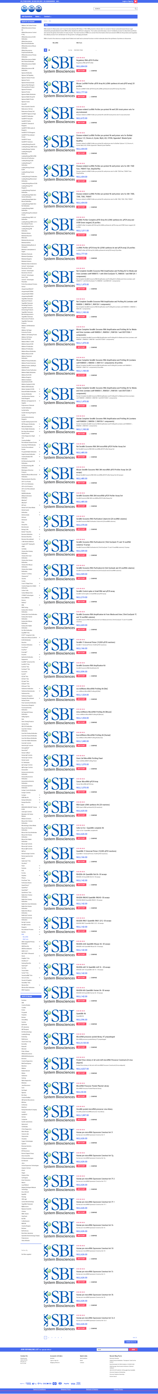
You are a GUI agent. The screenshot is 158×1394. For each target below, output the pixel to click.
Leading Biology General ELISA (28, 169)
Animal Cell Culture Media (28, 507)
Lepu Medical (25, 1185)
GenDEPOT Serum (26, 139)
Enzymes (24, 654)
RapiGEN (24, 1194)
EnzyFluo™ (24, 650)
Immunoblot (25, 770)
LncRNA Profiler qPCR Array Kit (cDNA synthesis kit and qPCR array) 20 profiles (105, 248)
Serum (23, 956)
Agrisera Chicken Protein (28, 78)
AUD (57, 1)
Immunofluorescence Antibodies (27, 778)
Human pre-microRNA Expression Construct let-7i (94, 1132)
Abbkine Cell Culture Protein (29, 25)
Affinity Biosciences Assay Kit (29, 29)
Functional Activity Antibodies (26, 709)
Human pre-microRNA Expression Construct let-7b (94, 1295)
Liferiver (24, 1211)
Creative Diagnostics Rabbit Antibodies (29, 587)
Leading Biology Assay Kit (28, 144)
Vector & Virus (25, 978)
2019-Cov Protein (26, 481)
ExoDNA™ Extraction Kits (28, 662)
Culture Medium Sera (27, 593)
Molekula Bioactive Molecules (27, 237)
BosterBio (24, 1044)
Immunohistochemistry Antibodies (28, 782)
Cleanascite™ (25, 576)
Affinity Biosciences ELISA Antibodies (28, 38)
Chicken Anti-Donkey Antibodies (27, 552)
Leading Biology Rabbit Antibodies (28, 209)
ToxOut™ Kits (25, 973)
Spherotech (25, 1124)
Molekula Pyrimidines (27, 256)
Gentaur (24, 1117)
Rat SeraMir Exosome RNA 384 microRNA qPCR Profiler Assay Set (101, 446)
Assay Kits (24, 524)
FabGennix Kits (26, 693)
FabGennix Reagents (27, 696)
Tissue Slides (25, 970)
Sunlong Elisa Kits (26, 963)
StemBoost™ (25, 961)
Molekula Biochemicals (28, 240)
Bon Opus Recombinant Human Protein (28, 432)
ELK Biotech (25, 1160)
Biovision (24, 1058)
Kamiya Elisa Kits (26, 802)
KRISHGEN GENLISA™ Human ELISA (29, 808)
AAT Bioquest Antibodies (28, 424)
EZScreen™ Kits (26, 686)
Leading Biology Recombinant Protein (29, 214)
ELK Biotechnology (27, 1032)
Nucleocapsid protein (27, 856)
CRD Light (24, 1199)
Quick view (59, 72)
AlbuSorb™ (24, 500)
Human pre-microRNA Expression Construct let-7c (94, 1271)
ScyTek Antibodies (26, 408)
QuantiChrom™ (25, 885)
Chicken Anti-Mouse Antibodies (27, 566)
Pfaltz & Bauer (25, 1051)
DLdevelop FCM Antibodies (29, 445)
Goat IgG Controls (26, 743)
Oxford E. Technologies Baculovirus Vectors (28, 272)
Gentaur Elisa (25, 724)
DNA (23, 605)
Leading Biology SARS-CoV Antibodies (29, 218)
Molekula (24, 1083)
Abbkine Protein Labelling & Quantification (29, 367)
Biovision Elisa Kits (27, 537)
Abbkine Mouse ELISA (27, 354)
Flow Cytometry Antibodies (29, 703)
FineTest (24, 1022)
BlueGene (24, 1066)
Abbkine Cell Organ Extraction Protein (27, 331)
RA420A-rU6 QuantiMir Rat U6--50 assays (91, 874)
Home (45, 21)
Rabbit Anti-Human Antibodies (27, 907)
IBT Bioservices (26, 1151)
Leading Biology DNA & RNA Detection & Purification (29, 157)
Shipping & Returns (55, 1362)
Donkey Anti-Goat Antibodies (29, 614)
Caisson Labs (25, 1134)
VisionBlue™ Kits (26, 982)
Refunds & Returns (92, 1389)
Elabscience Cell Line (27, 109)
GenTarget (24, 1090)
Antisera (24, 517)
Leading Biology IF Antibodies (29, 176)
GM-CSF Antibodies (27, 726)
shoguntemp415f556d (27, 291)
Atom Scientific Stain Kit (28, 106)
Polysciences (25, 1238)
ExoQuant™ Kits (26, 669)
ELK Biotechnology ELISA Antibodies (28, 462)
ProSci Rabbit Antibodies (28, 429)
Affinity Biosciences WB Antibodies (28, 69)
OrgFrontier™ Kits (26, 861)
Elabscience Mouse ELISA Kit (29, 637)
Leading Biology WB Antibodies (27, 230)
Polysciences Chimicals (28, 405)
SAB (23, 1003)
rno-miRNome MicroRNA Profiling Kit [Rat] (92, 689)
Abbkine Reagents (26, 377)
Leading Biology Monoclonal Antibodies (29, 180)
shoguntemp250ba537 (27, 289)
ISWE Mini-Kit (25, 797)
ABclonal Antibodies (27, 426)
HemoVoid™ (25, 750)
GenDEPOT (24, 1114)
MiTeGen (24, 1102)
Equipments (25, 659)
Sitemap (36, 1392)
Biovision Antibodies (27, 534)
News (37, 16)
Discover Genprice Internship (117, 1374)
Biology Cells (25, 529)
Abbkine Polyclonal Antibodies (27, 357)
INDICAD (24, 1223)
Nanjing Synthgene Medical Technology (29, 1188)
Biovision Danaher (114, 1358)
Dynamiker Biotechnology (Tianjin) (31, 1236)
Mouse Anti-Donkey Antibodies (27, 829)
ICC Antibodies (26, 762)
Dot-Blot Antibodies (27, 630)
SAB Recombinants (27, 948)
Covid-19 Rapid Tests (27, 583)
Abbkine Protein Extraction (29, 363)
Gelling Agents (25, 716)
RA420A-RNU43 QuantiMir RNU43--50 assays (93, 897)
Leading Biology (26, 1034)
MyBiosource (25, 1206)
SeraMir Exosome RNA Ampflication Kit (90, 665)
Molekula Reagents (27, 259)
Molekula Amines (26, 233)
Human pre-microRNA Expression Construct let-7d (94, 1248)
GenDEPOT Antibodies (27, 116)
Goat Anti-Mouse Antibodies (29, 738)
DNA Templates (26, 990)
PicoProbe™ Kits (26, 880)
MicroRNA (25, 937)
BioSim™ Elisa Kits (26, 532)
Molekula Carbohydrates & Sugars (29, 250)
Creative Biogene (26, 1226)
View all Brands (26, 1240)
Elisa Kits (24, 642)
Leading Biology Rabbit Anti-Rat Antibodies (29, 205)
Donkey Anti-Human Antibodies (27, 618)
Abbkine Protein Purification (29, 370)
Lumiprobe (24, 1119)
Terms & (39, 1389)
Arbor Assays (25, 1131)
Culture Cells (25, 590)
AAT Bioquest (25, 1029)
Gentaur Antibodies (27, 394)
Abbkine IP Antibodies (27, 349)
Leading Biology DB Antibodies (27, 153)
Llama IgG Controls (27, 812)
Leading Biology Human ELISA (28, 173)
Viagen (23, 1173)
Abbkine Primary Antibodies (29, 361)
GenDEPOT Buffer (26, 121)
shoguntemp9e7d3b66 (27, 294)
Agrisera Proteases (27, 89)
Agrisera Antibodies (27, 73)
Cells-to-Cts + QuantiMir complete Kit (90, 828)
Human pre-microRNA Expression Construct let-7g (94, 1155)
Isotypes (24, 795)
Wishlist (52, 1358)
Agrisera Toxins (26, 102)
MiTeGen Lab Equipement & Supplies (29, 402)
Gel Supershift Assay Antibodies (27, 713)
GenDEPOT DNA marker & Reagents (28, 129)
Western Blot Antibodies (28, 987)
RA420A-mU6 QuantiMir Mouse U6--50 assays (93, 944)
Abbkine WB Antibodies (28, 387)
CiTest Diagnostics (27, 1129)
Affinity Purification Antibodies (27, 497)
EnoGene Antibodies (27, 645)
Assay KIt (24, 104)
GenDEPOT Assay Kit (27, 119)
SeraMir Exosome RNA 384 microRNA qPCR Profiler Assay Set (99, 496)
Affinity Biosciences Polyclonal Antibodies (27, 51)
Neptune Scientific (26, 1209)
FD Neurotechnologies (27, 1158)
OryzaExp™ (24, 863)
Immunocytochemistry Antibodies (27, 773)
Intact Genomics (26, 1180)
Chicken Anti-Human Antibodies (27, 561)
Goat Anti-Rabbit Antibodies (29, 740)
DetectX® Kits (25, 598)
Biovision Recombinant (28, 539)
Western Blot (25, 985)
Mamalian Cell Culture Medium (27, 815)
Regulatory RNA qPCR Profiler (87, 60)
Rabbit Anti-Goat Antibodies (29, 904)
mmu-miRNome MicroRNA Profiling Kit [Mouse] (93, 712)
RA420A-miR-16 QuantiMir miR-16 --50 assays (93, 967)
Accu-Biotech (25, 1192)
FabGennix (24, 1075)
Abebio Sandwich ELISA (28, 389)
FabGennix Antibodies (27, 688)
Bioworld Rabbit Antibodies (29, 391)
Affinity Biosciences (27, 1054)
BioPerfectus (25, 1231)
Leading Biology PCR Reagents (27, 187)
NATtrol (24, 851)
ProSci (23, 1010)
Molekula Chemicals (27, 254)
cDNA (23, 546)
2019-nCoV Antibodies (28, 484)
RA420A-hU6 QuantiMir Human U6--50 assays (93, 990)
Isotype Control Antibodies (29, 790)
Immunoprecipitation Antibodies (27, 787)
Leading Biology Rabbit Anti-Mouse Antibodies (29, 200)
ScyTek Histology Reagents (29, 413)
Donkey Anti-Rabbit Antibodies (27, 627)
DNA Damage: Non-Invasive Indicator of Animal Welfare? (121, 1367)
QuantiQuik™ (25, 890)
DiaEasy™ (24, 602)
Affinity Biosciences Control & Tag (29, 33)
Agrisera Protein (26, 92)
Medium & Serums (26, 818)
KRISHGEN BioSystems (28, 1056)
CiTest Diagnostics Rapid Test (28, 437)
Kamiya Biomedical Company (29, 1110)
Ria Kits (24, 932)
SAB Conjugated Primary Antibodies (28, 943)
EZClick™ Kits (25, 679)
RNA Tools (25, 939)
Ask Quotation (27, 16)
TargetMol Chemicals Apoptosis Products (27, 300)
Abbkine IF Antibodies (27, 346)
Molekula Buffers (26, 242)
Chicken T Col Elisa (27, 574)
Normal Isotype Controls (28, 853)
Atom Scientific (26, 1156)
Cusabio (24, 1007)
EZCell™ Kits (25, 676)
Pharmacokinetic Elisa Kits (29, 479)
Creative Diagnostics (27, 1061)
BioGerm (24, 1228)
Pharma (24, 878)
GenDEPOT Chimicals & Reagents (28, 124)
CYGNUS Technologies (27, 595)
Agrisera (24, 1092)
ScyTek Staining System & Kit (29, 422)
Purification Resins (27, 883)
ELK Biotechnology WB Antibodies (28, 467)
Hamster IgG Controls (27, 745)
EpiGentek (24, 1024)
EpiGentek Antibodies (27, 657)
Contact (47, 16)
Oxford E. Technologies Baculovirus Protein (28, 267)
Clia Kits (24, 578)
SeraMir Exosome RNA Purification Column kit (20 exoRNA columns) (101, 519)
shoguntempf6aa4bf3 (27, 296)
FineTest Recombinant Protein (27, 448)
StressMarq (25, 1020)
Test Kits (24, 968)
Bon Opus (24, 1095)
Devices (24, 600)
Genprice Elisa (25, 1175)
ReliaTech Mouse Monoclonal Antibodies (29, 476)
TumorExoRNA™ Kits (27, 975)
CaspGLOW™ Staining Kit (28, 544)
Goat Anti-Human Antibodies (29, 736)
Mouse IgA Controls (27, 844)
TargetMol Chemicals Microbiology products (27, 313)
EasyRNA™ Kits (26, 633)
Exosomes (24, 671)
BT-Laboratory (25, 1027)
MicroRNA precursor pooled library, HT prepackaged (95, 1037)
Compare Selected (131, 1342)
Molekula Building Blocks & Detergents (29, 246)
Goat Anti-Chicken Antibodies (26, 730)
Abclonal (24, 1049)
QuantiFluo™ (25, 887)
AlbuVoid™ (24, 503)
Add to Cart (81, 70)
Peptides (24, 875)
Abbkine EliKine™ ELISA (28, 341)
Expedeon (24, 1148)
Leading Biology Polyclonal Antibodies (29, 191)
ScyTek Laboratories (27, 1122)
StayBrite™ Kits (26, 958)
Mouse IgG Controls (27, 846)
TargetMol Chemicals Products (27, 322)
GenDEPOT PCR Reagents (28, 132)
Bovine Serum (113, 1376)
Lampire (24, 1112)
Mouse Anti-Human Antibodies (27, 836)
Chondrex (24, 1139)
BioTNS (24, 1218)
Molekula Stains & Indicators (29, 264)
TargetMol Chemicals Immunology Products (27, 309)
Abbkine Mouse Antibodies (29, 351)
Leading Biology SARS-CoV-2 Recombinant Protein (29, 223)
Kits (23, 805)
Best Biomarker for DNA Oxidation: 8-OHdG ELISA (122, 1364)
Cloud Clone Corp (26, 1041)
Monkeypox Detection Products (27, 471)
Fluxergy (24, 1197)
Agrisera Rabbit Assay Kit (28, 97)
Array (23, 522)
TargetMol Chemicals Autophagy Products (27, 304)
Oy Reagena (25, 1178)
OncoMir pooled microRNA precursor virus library (94, 1109)
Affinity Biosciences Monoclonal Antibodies (28, 42)
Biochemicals (25, 527)
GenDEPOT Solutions (27, 142)
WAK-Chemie (25, 1214)
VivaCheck (24, 1216)
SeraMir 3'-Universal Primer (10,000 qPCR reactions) (95, 642)
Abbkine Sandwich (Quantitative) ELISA (27, 381)
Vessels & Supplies (27, 980)
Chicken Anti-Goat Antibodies (26, 557)
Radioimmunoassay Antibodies (27, 919)
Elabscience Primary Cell (28, 111)
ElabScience (25, 1039)
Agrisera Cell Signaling (27, 75)
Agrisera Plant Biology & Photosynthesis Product (28, 86)
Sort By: (70, 50)
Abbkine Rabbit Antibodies (29, 372)
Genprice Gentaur (26, 1168)
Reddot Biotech (26, 1071)
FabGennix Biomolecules (28, 691)
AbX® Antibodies (26, 493)
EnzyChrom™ (25, 647)
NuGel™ (24, 858)
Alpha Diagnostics (26, 1080)
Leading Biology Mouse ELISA (29, 183)
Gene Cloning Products (28, 721)
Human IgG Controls (27, 757)
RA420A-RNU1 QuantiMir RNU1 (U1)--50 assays (93, 921)
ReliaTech (24, 1107)
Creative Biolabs (26, 1005)
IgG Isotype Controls (27, 765)
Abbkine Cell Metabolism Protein (28, 327)
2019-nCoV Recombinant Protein (28, 490)
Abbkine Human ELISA (27, 344)
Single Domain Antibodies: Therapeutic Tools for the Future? (123, 1361)
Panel (23, 866)
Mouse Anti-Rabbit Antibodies (27, 840)
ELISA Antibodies (26, 640)
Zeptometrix (25, 1136)
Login (124, 1)
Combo (24, 581)
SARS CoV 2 (25, 951)
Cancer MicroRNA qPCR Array (87, 781)
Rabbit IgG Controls (27, 915)
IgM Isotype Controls (27, 767)
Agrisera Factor (26, 80)
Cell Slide (24, 549)
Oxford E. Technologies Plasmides (28, 281)
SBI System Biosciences (28, 1100)
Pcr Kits (24, 873)
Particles (24, 868)
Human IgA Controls (27, 755)
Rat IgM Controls (26, 925)
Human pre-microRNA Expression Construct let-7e (94, 1225)
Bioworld (24, 1046)
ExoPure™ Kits (25, 667)
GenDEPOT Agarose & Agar (29, 114)
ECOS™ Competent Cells (28, 635)
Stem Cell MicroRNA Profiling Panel (89, 758)
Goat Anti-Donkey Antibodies (29, 733)
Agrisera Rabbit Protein (28, 99)
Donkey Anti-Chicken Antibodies (27, 611)
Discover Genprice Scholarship (117, 1372)
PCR (23, 870)
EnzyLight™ (24, 652)
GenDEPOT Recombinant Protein (28, 136)
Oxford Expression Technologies (30, 1165)
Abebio (23, 1073)
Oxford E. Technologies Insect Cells (28, 276)
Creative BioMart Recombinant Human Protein (29, 441)
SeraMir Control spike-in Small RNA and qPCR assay (95, 591)
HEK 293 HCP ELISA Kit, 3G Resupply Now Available (122, 1370)
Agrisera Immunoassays (28, 82)
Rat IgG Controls (26, 922)
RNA (23, 934)
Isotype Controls (26, 792)
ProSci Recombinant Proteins (29, 284)
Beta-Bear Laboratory (27, 1233)
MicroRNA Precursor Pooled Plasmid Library (92, 1086)
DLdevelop (24, 1037)
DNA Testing (25, 607)
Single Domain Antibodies (28, 454)
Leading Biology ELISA (27, 160)
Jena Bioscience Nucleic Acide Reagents (28, 397)
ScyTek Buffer (25, 410)
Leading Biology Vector (28, 226)
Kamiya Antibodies (26, 800)
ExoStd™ (24, 674)
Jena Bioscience (26, 1085)
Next (134, 1337)
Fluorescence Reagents (28, 705)
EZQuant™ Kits (25, 684)
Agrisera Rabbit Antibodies (29, 94)
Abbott (23, 1182)
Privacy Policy (118, 1389)
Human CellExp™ (26, 753)
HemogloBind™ (25, 748)
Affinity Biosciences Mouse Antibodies (29, 47)
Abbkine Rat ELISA (26, 375)
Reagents (24, 927)
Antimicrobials (25, 515)
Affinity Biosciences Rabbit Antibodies (29, 65)
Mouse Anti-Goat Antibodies (29, 832)
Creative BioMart (26, 1097)
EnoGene (24, 1000)
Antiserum (24, 520)
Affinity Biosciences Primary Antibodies (29, 56)
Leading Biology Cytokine (28, 149)
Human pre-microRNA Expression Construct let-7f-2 (95, 1179)
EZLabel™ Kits (25, 681)
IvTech (23, 1170)
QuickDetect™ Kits (26, 892)
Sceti (23, 1088)
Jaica (23, 1163)
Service (23, 286)
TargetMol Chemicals (27, 1204)
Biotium (24, 1017)
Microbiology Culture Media (29, 825)
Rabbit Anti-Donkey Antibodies (27, 900)
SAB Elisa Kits (25, 946)
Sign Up (130, 1)
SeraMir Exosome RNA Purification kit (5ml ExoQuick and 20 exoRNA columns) (105, 568)
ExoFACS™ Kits (26, 664)
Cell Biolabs (25, 1126)
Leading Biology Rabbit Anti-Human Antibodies (29, 196)
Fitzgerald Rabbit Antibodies (29, 452)
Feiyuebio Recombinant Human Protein (28, 699)
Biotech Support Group (28, 1153)
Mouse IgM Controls (27, 849)
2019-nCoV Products (27, 486)
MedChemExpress (26, 1063)
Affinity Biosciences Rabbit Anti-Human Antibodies (29, 60)
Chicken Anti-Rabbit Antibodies (27, 570)
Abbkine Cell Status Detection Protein (27, 338)
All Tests (24, 505)
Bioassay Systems (26, 1146)
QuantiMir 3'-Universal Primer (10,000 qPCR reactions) (96, 851)
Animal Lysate (25, 510)
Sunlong (24, 1078)
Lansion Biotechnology (28, 1201)
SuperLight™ (25, 966)
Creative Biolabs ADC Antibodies (27, 458)
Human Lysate (25, 760)
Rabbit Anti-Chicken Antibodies (27, 896)
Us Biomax (24, 1105)
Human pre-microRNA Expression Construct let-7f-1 (95, 1202)
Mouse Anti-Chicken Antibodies (27, 822)
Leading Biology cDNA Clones (29, 147)
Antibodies (24, 512)
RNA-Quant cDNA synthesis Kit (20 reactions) (93, 805)
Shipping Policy (66, 1389)
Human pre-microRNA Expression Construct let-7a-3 (95, 1318)
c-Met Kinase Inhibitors (28, 541)
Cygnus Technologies (27, 1141)
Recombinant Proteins (27, 929)
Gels (23, 719)
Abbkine (24, 1068)
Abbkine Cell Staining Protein (29, 334)
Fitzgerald (24, 1012)
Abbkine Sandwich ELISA (28, 384)
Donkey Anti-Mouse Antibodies (27, 622)
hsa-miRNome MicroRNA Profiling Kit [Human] (93, 735)
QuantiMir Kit (81, 1013)
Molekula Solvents (26, 261)
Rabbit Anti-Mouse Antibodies (27, 912)
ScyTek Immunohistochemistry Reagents (28, 417)
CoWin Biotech (25, 1221)
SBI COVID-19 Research (28, 953)
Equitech (24, 1144)
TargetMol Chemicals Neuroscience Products (28, 318)
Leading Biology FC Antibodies (27, 164)
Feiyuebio (24, 1015)
